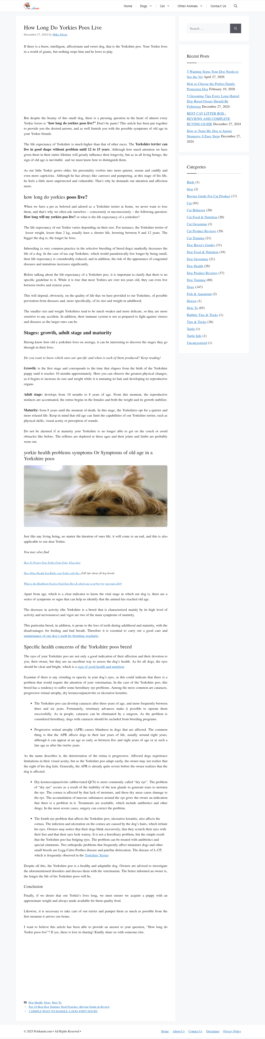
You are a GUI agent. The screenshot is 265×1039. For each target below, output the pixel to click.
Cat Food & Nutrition (202, 217)
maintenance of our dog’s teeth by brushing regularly (61, 635)
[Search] (235, 28)
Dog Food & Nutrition (202, 252)
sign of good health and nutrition (101, 666)
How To (56, 1002)
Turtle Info (194, 335)
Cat (162, 6)
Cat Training (195, 238)
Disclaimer (212, 1031)
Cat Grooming (197, 224)
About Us (179, 1031)
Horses (192, 300)
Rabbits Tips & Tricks (202, 314)
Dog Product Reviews (202, 272)
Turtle (191, 328)
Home (128, 6)
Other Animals (188, 6)
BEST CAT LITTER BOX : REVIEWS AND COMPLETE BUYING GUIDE (208, 118)
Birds (190, 182)
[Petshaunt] (31, 6)
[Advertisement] (95, 86)
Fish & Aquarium (199, 293)
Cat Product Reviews (201, 231)
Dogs (143, 6)
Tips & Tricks (196, 321)
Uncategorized (197, 342)
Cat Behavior (196, 210)
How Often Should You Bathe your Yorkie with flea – (52, 573)
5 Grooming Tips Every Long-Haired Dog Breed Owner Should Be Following (213, 101)
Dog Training (196, 279)
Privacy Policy (232, 1031)
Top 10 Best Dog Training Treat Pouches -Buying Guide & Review (69, 1007)
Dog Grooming (197, 259)
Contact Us (218, 6)
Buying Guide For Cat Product (208, 196)
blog (190, 189)
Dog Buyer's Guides (201, 245)
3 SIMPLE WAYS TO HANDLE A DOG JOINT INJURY (63, 1011)
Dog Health (35, 1002)
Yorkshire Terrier (97, 855)
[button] (235, 6)
